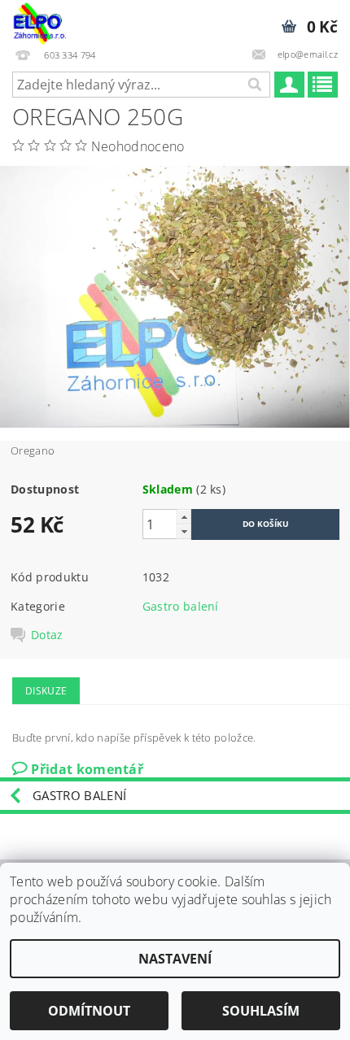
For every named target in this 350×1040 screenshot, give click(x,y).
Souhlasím (261, 1011)
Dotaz (47, 635)
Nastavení (175, 959)
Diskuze (46, 691)
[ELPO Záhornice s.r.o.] (39, 21)
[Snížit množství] (184, 531)
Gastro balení (180, 606)
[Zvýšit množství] (184, 516)
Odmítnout (89, 1011)
